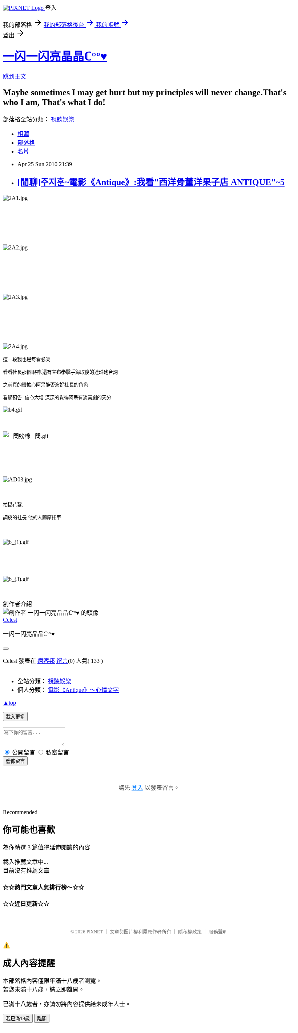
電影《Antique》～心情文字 (83, 690)
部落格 (26, 143)
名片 (23, 151)
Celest (10, 620)
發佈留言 (15, 761)
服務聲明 (218, 931)
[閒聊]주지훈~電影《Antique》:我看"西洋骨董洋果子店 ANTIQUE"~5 (151, 182)
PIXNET (94, 931)
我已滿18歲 (18, 1018)
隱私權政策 (190, 931)
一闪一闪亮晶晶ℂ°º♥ (55, 56)
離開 (42, 1018)
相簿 (23, 134)
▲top (9, 703)
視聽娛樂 (62, 119)
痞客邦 (46, 661)
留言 (62, 661)
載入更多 (15, 717)
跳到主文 (14, 76)
